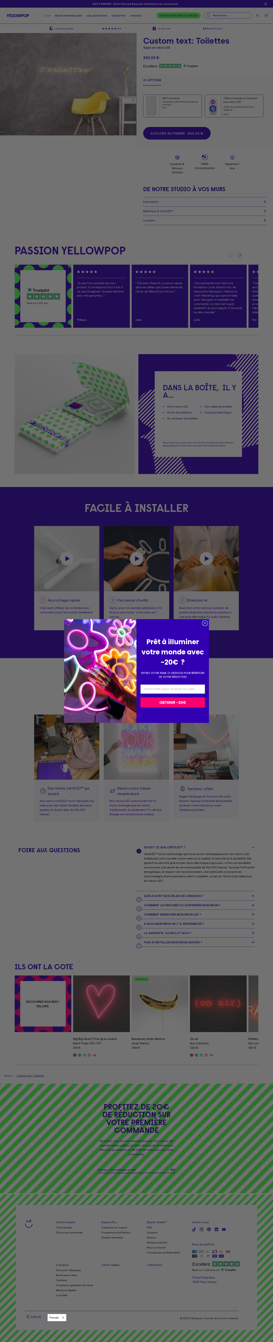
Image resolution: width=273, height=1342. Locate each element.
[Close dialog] (204, 623)
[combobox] (57, 1317)
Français (54, 1317)
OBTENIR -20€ (172, 702)
